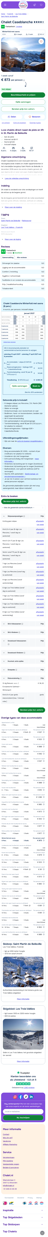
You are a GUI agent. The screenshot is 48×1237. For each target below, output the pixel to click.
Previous (3, 54)
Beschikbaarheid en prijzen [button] (23, 95)
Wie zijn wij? (8, 1138)
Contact (6, 1134)
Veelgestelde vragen (11, 1164)
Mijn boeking (8, 1161)
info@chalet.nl (8, 1185)
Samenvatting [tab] (7, 257)
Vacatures (7, 1141)
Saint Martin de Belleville (9, 16)
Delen (13, 117)
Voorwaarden (9, 1198)
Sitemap (39, 1198)
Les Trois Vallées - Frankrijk (12, 227)
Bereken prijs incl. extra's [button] (23, 109)
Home (3, 14)
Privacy (30, 1198)
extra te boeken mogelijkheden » (30, 441)
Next (43, 54)
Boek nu (36, 386)
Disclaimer (20, 1198)
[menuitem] (4, 14)
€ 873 (5, 79)
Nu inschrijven (23, 1117)
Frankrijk (10, 14)
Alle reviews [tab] (22, 257)
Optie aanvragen (19, 386)
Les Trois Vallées (21, 14)
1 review (19, 26)
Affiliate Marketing (10, 1144)
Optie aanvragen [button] (23, 102)
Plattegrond (26, 221)
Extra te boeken (19, 123)
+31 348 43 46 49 (10, 1189)
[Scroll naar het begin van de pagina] (42, 1233)
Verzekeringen (8, 1157)
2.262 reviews (29, 1087)
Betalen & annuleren (11, 1167)
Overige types (35, 123)
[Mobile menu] (5, 5)
